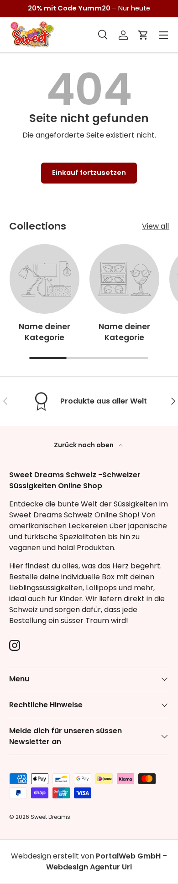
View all (155, 226)
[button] (143, 35)
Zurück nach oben (84, 445)
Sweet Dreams (50, 817)
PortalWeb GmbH (128, 856)
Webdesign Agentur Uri (89, 867)
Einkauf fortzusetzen (89, 172)
